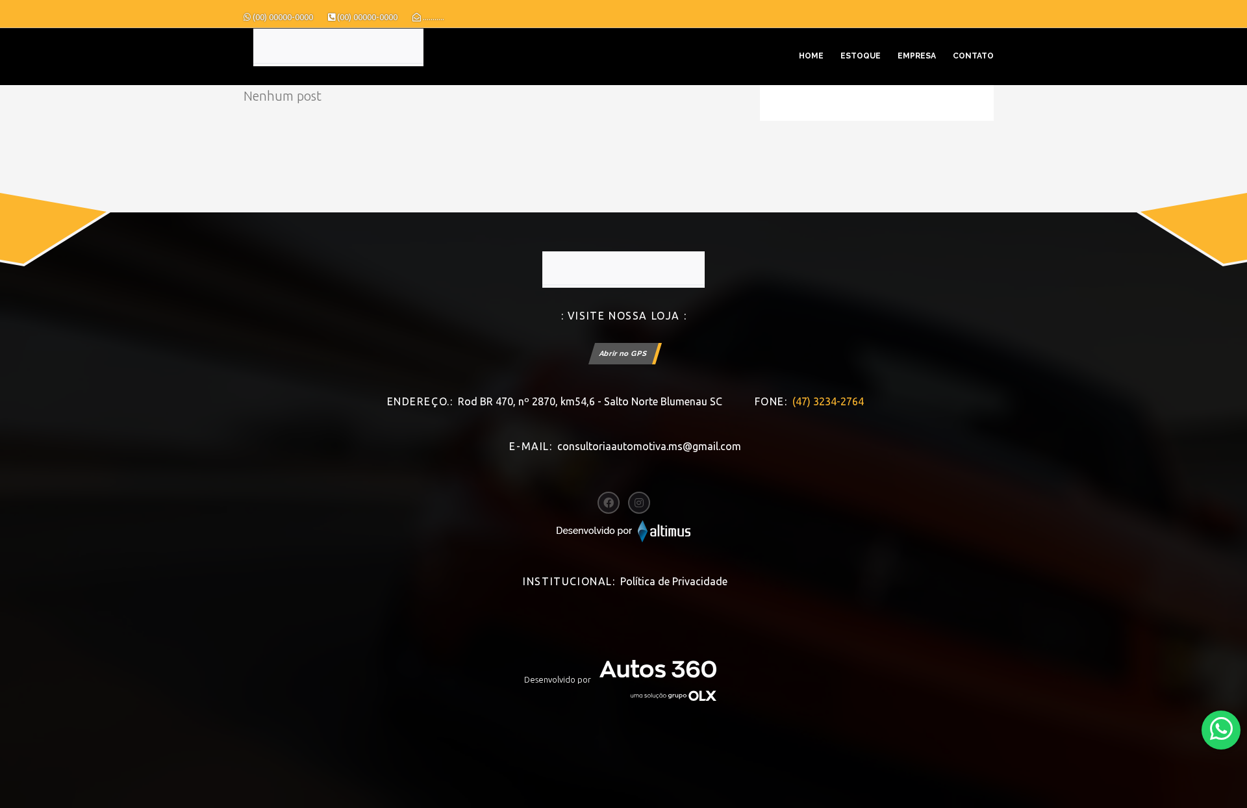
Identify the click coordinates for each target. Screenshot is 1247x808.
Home (811, 55)
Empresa (917, 55)
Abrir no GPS (623, 353)
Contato (973, 55)
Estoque (860, 55)
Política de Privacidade (673, 581)
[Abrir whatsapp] (1221, 729)
